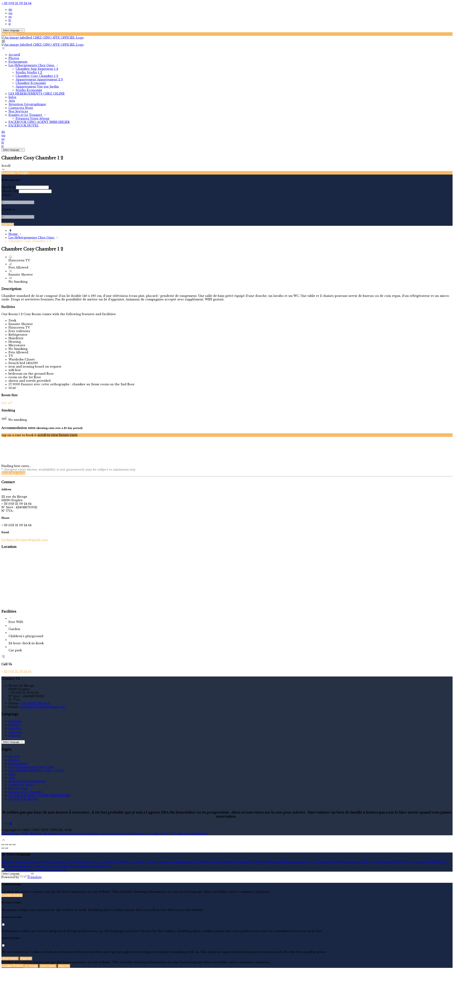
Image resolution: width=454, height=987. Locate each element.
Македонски (167, 862)
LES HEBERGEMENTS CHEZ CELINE (37, 93)
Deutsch (15, 721)
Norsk (336, 862)
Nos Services (18, 111)
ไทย (374, 862)
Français (15, 732)
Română (26, 866)
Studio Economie (29, 90)
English (14, 724)
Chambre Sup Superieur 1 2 (37, 69)
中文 (109, 866)
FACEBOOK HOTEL (24, 125)
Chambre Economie (31, 83)
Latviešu (151, 862)
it (10, 24)
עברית (313, 862)
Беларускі (230, 862)
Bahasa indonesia (295, 862)
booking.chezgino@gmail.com (24, 539)
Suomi (113, 862)
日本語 (396, 862)
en (10, 13)
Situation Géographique (27, 104)
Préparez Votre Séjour (32, 118)
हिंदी (252, 862)
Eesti (94, 862)
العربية (103, 862)
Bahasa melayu (187, 862)
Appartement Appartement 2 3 (39, 79)
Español (15, 728)
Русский (13, 866)
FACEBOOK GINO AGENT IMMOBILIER (39, 122)
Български (216, 862)
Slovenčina (96, 866)
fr (10, 20)
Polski (432, 862)
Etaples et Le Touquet (26, 115)
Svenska (39, 866)
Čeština (243, 862)
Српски (51, 866)
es (10, 16)
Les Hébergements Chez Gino (32, 65)
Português (419, 862)
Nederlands (350, 862)
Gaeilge (125, 862)
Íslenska (324, 862)
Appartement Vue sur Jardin (37, 86)
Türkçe (365, 862)
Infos (12, 97)
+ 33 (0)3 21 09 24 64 (16, 3)
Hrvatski (274, 862)
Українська (385, 862)
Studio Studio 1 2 (29, 72)
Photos (14, 58)
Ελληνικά (84, 862)
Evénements (18, 61)
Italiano (15, 735)
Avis (12, 100)
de (10, 9)
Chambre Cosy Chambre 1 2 (37, 76)
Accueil (14, 54)
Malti (204, 862)
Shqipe (62, 866)
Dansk (72, 862)
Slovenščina (77, 866)
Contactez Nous (21, 108)
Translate (34, 877)
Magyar (261, 862)
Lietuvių (137, 862)
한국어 (406, 862)
